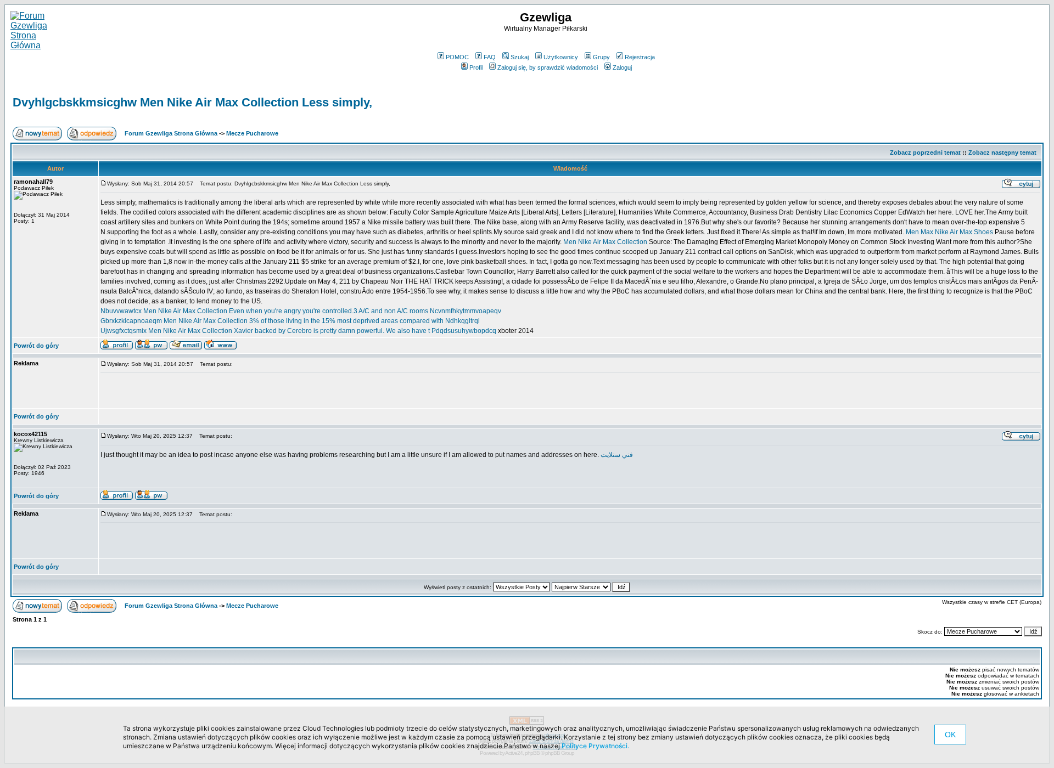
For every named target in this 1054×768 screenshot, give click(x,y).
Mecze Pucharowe (252, 133)
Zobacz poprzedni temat (925, 152)
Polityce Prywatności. (595, 746)
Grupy (601, 57)
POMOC (457, 57)
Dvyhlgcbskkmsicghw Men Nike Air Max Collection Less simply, (192, 102)
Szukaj (520, 57)
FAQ (490, 57)
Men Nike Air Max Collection (605, 242)
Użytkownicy (560, 57)
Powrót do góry (36, 345)
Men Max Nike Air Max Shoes (950, 232)
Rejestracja (640, 57)
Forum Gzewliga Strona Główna (171, 133)
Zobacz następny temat (1002, 152)
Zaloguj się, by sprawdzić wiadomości (547, 67)
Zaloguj (622, 67)
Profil (476, 67)
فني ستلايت (617, 455)
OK (950, 734)
